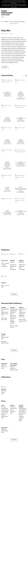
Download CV (4, 33)
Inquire (11, 33)
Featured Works (23, 75)
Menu (2, 17)
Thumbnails (26, 75)
